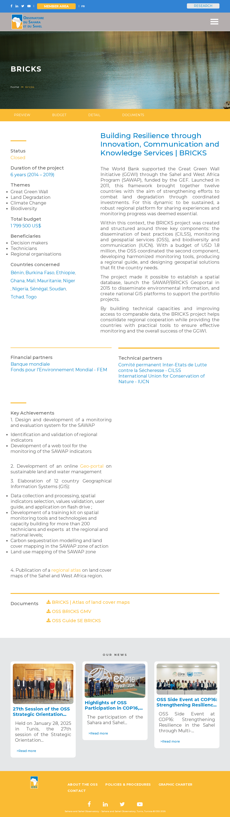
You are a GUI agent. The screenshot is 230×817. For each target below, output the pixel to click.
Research (203, 6)
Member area (56, 6)
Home (15, 87)
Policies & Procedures (128, 784)
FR (83, 6)
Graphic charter (175, 784)
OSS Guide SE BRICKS (76, 620)
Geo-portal (91, 466)
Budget (59, 115)
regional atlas (66, 570)
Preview (22, 115)
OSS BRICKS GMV (71, 611)
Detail (94, 115)
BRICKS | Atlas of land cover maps (91, 602)
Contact (77, 791)
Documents (133, 115)
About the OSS (83, 784)
